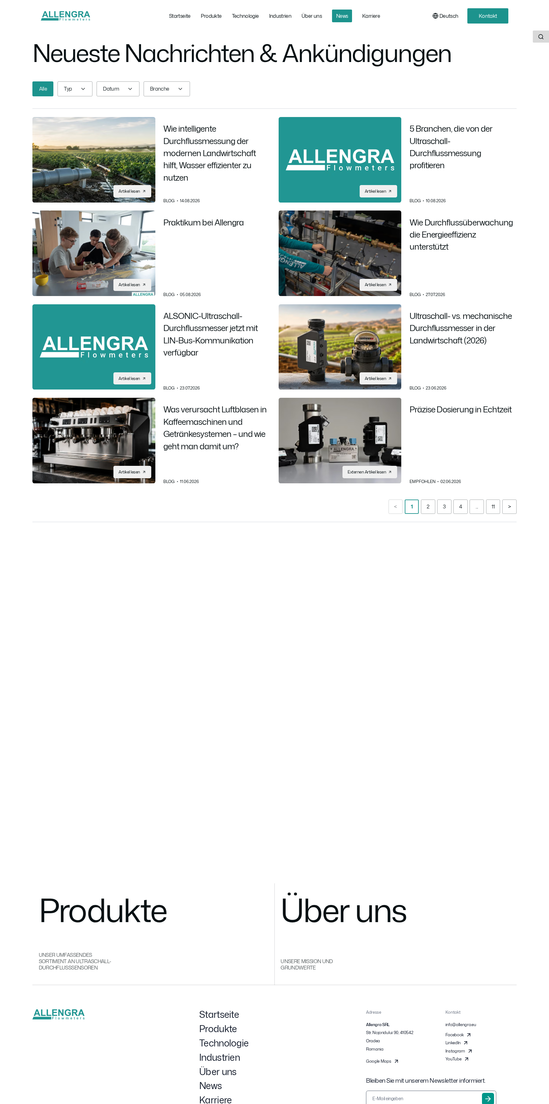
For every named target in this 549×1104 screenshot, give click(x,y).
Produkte (218, 1029)
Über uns (217, 1071)
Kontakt (488, 15)
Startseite (219, 1014)
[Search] (541, 37)
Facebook (454, 1035)
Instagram (455, 1051)
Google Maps (378, 1061)
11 (493, 506)
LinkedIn (453, 1042)
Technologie (223, 1043)
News (210, 1085)
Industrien (219, 1057)
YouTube (453, 1059)
